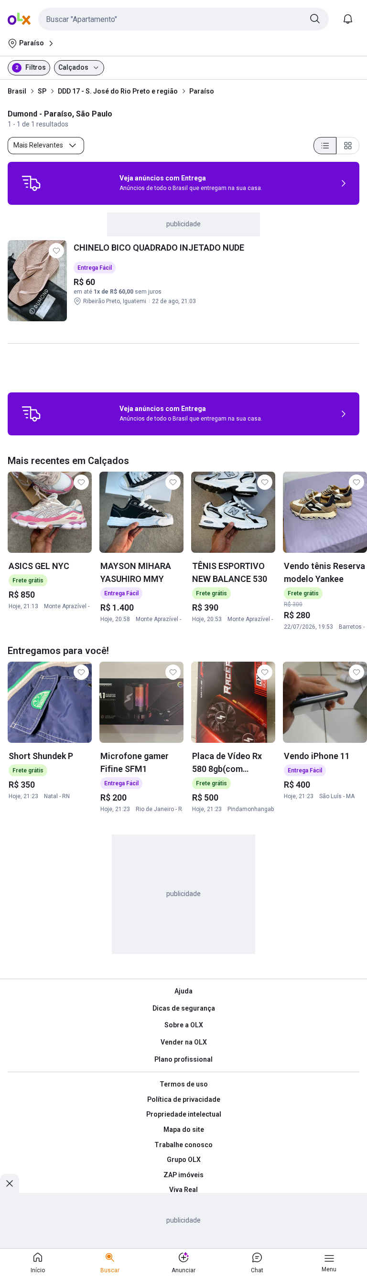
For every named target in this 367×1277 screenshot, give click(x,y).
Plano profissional (183, 1059)
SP (42, 91)
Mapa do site (183, 1129)
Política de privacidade (183, 1099)
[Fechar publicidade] (9, 1183)
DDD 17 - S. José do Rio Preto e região (118, 91)
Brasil (17, 91)
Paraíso (201, 91)
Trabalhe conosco (183, 1145)
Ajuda (183, 991)
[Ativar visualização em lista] (324, 145)
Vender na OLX (184, 1042)
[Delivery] (31, 183)
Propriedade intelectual (183, 1114)
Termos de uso (184, 1084)
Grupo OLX (184, 1159)
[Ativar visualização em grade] (347, 145)
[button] (183, 19)
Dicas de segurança (183, 1008)
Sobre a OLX (183, 1025)
